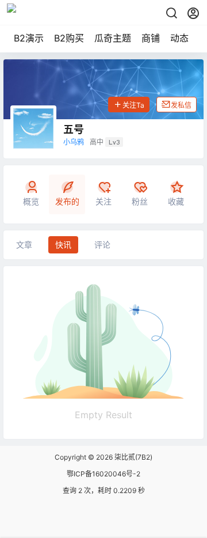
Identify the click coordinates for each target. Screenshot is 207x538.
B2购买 (69, 38)
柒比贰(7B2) (132, 457)
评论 (102, 244)
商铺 (150, 38)
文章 (24, 244)
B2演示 (29, 38)
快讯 (63, 244)
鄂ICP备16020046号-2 (103, 473)
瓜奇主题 (112, 38)
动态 (179, 38)
